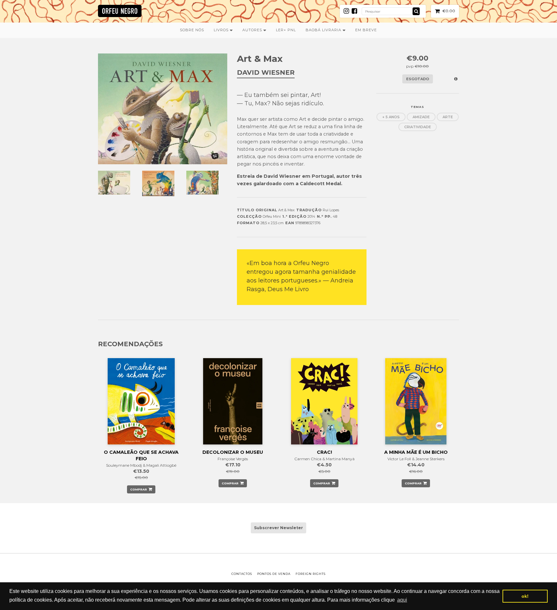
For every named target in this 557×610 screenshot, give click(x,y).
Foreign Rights (311, 574)
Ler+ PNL (286, 30)
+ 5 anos (391, 117)
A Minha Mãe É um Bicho (416, 452)
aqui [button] (402, 600)
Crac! (324, 452)
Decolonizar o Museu (232, 452)
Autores (252, 30)
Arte (448, 117)
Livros (222, 30)
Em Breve (366, 30)
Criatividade (417, 127)
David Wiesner (266, 72)
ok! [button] (525, 596)
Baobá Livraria (324, 30)
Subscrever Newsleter (278, 527)
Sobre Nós (192, 30)
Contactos (241, 574)
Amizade (421, 117)
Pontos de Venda (273, 574)
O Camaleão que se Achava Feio (141, 455)
